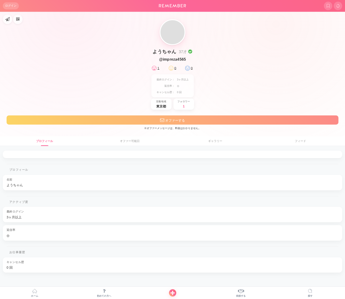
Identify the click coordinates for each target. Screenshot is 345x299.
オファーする (174, 120)
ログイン (10, 5)
